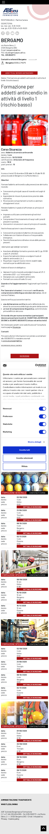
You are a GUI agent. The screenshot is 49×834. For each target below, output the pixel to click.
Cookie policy (13, 819)
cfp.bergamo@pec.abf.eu (15, 52)
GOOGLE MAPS (16, 62)
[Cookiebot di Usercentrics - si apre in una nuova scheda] (35, 365)
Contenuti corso (37, 493)
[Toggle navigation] (3, 2)
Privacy (4, 819)
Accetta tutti (24, 450)
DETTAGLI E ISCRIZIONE (32, 507)
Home (3, 78)
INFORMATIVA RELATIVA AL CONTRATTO (11, 345)
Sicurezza (16, 327)
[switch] (42, 416)
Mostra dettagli (34, 442)
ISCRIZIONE (24, 356)
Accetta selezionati (24, 458)
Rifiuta (24, 466)
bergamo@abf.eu (13, 50)
